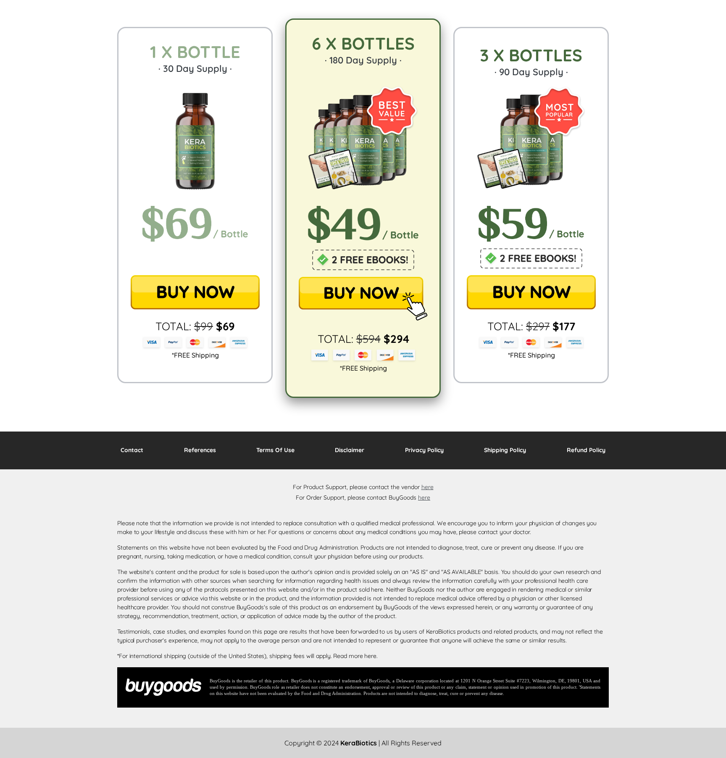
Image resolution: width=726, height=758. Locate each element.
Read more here (354, 656)
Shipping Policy (505, 450)
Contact (132, 450)
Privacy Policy (424, 450)
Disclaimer (349, 450)
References (200, 450)
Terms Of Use (275, 450)
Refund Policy (586, 450)
